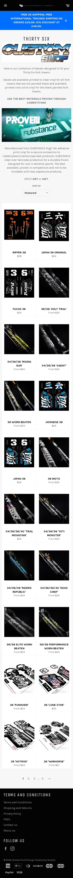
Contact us (10, 825)
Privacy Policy (12, 813)
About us (9, 830)
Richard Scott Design (23, 860)
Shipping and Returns (18, 808)
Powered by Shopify (45, 860)
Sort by (36, 186)
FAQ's (7, 819)
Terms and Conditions (18, 802)
